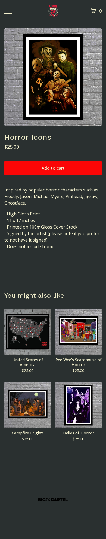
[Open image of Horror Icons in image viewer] (53, 77)
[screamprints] (53, 10)
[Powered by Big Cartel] (53, 500)
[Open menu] (7, 11)
